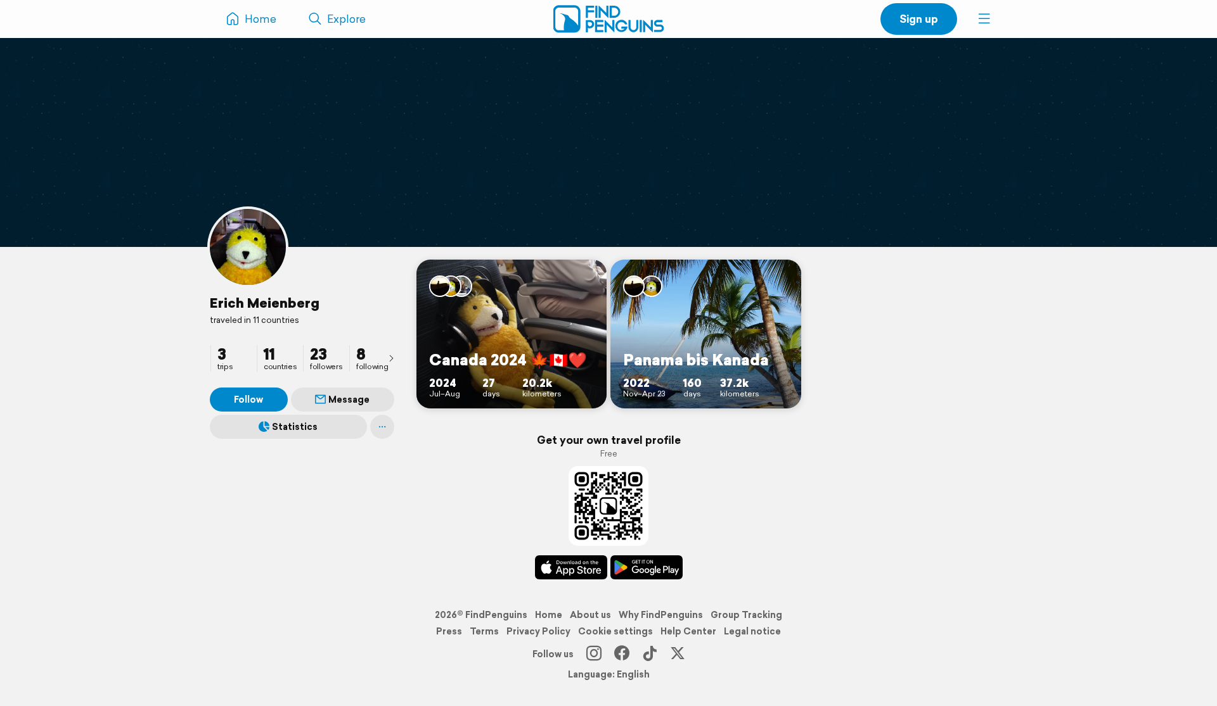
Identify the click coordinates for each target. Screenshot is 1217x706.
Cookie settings (615, 631)
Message (349, 399)
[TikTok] (649, 654)
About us (590, 614)
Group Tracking (746, 614)
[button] (984, 19)
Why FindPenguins (661, 614)
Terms (484, 631)
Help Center (688, 631)
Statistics (295, 426)
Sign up (918, 19)
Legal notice (752, 631)
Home (548, 614)
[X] (677, 654)
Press (449, 631)
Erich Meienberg (264, 302)
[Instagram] (594, 654)
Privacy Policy (538, 631)
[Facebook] (621, 654)
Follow (248, 399)
